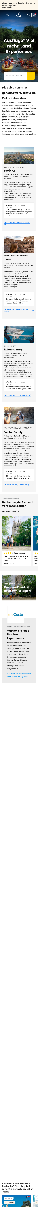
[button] (28, 15)
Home (4, 576)
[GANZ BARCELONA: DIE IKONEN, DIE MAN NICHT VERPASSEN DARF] (16, 541)
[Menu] (3, 15)
